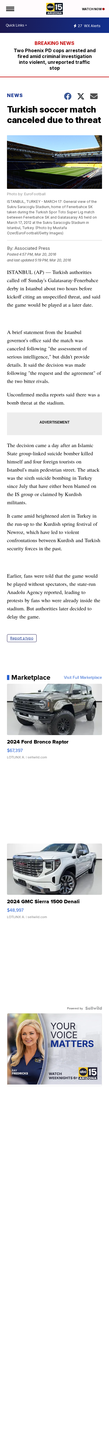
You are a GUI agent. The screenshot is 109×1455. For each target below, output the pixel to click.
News (15, 95)
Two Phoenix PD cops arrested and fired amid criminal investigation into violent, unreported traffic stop (55, 59)
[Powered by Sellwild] (93, 1008)
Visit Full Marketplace (83, 677)
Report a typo (21, 638)
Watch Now (92, 9)
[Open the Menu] (9, 8)
